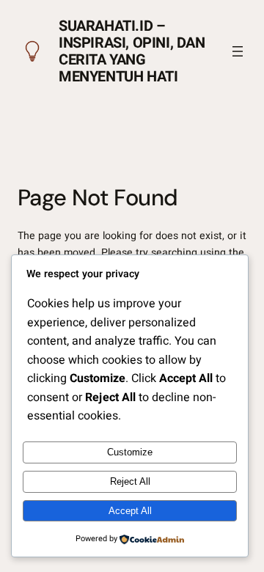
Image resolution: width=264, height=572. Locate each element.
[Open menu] (237, 51)
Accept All (130, 510)
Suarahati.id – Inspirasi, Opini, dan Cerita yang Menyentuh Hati (132, 51)
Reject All (130, 481)
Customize (130, 452)
